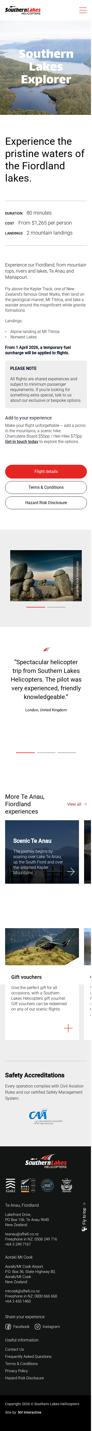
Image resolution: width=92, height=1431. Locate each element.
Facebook (21, 1326)
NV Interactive (29, 1412)
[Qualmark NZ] (28, 1185)
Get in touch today (21, 441)
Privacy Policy (16, 1371)
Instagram (51, 1326)
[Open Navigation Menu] (83, 10)
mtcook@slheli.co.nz (22, 1291)
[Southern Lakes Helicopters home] (46, 1161)
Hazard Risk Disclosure (24, 1378)
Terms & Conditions (21, 1363)
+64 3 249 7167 (18, 1244)
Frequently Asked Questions (28, 1356)
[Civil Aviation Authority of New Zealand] (46, 1116)
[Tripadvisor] (67, 1185)
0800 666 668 (45, 1296)
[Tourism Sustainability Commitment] (47, 1185)
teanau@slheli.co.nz (22, 1234)
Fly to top (84, 1216)
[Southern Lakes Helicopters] (23, 10)
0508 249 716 (45, 1239)
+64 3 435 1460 (18, 1301)
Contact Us (14, 1349)
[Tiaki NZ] (10, 1185)
